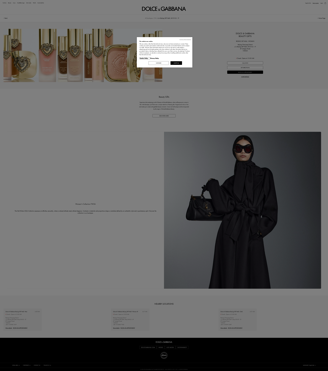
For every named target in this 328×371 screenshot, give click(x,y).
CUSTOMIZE (158, 63)
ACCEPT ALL (176, 63)
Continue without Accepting (185, 39)
